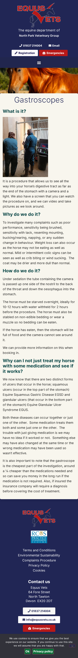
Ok (27, 651)
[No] (72, 645)
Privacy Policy (39, 565)
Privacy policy (43, 651)
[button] (39, 63)
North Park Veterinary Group (39, 35)
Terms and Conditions (39, 550)
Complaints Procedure (39, 560)
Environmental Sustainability (39, 555)
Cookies (39, 570)
